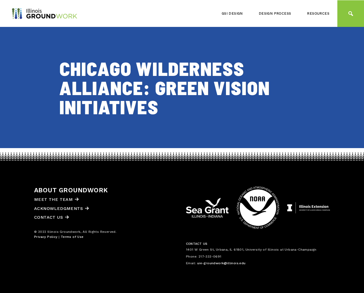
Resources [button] (318, 13)
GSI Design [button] (232, 13)
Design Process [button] (275, 13)
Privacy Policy (46, 237)
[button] (350, 13)
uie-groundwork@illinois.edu (221, 263)
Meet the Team (53, 199)
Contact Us (48, 217)
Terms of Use (72, 237)
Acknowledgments (58, 208)
